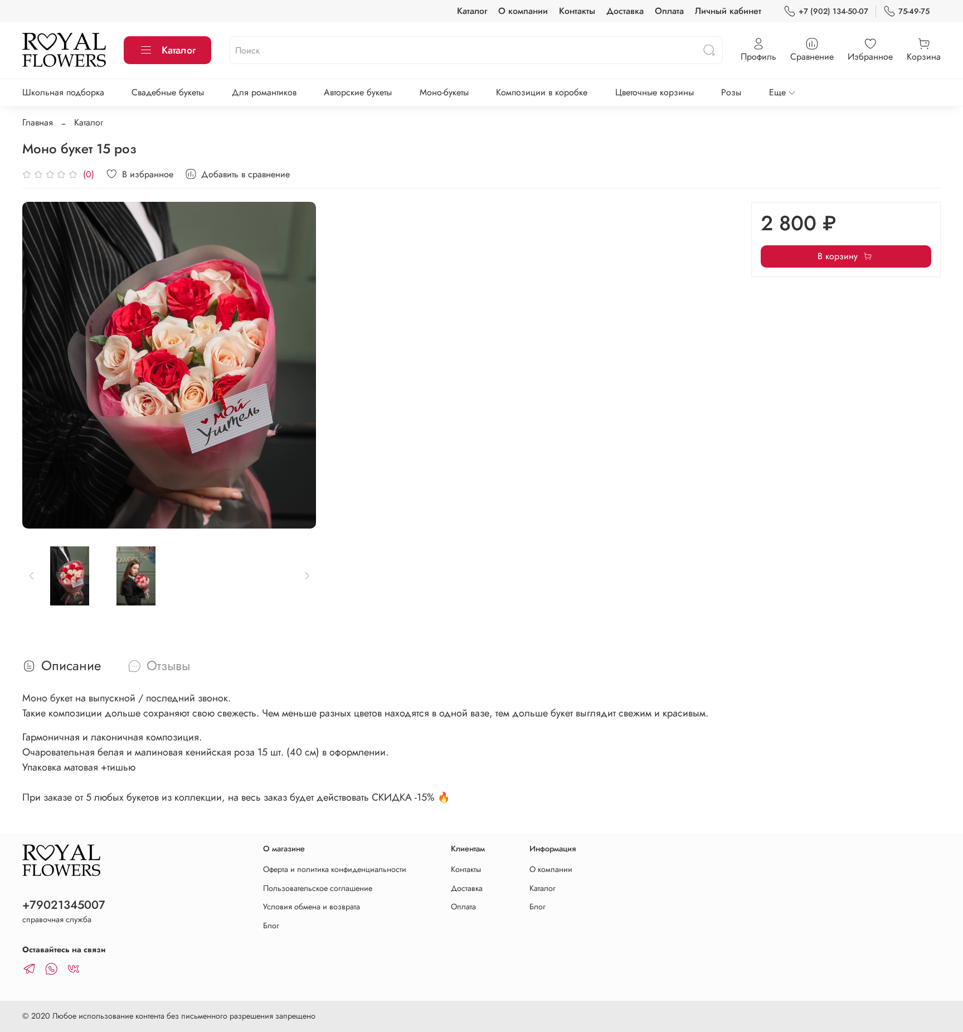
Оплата (669, 10)
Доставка (625, 10)
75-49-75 (914, 11)
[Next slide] (298, 365)
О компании (523, 10)
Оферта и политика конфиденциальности (334, 869)
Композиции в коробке (541, 92)
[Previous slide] (40, 365)
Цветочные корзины (654, 92)
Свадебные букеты (168, 92)
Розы (731, 92)
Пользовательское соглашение (317, 888)
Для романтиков (264, 92)
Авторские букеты (358, 92)
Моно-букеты (444, 92)
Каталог (472, 10)
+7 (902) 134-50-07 (833, 11)
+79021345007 (63, 905)
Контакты (577, 10)
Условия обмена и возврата (311, 906)
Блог (271, 925)
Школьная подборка (63, 92)
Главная (37, 122)
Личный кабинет (728, 10)
